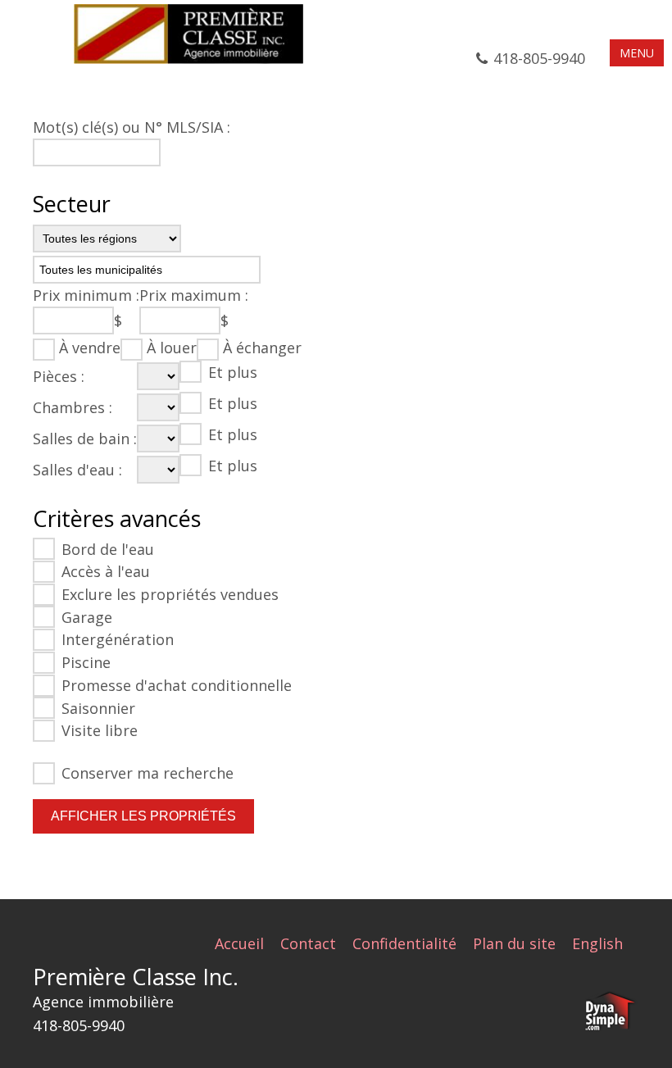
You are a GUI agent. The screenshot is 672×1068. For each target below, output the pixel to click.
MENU (637, 53)
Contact (308, 943)
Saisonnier (98, 708)
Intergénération (117, 639)
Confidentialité (404, 943)
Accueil (239, 943)
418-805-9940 (539, 58)
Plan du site (514, 943)
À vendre (89, 347)
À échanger (262, 347)
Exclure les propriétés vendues (170, 594)
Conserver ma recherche (147, 773)
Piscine (86, 662)
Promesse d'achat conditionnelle (176, 685)
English (597, 943)
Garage (86, 617)
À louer (172, 347)
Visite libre (99, 730)
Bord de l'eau (107, 549)
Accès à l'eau (105, 571)
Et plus (232, 372)
